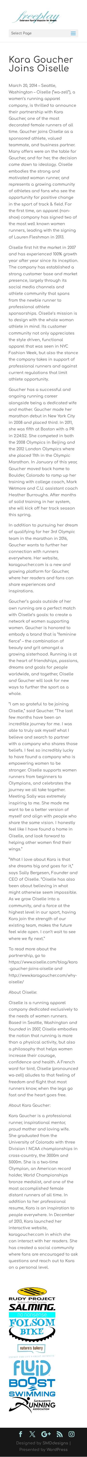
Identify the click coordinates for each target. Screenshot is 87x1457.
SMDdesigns (55, 1443)
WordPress (57, 1450)
